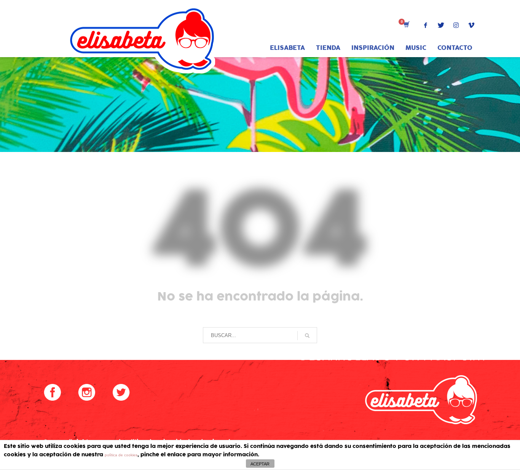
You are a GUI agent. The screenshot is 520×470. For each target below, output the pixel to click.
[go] (307, 336)
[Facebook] (425, 25)
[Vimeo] (471, 25)
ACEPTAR (260, 464)
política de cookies (121, 455)
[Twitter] (441, 25)
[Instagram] (456, 25)
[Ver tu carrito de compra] (406, 25)
